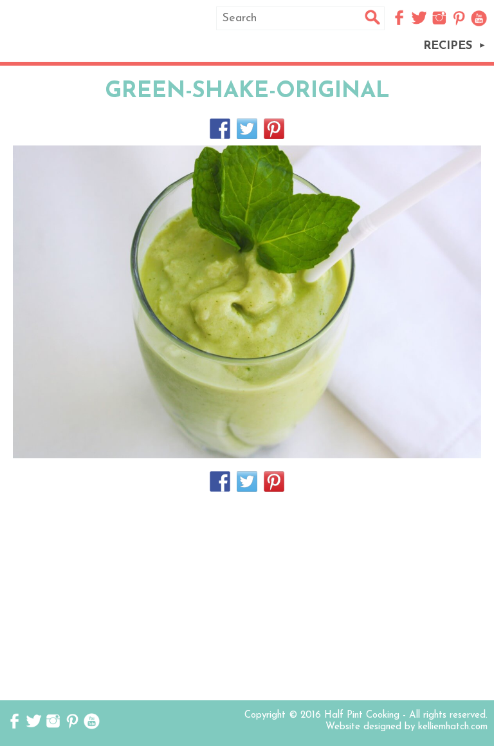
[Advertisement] (247, 597)
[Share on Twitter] (247, 128)
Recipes (447, 46)
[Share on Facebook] (220, 128)
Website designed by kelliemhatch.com (406, 727)
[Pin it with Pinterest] (274, 128)
